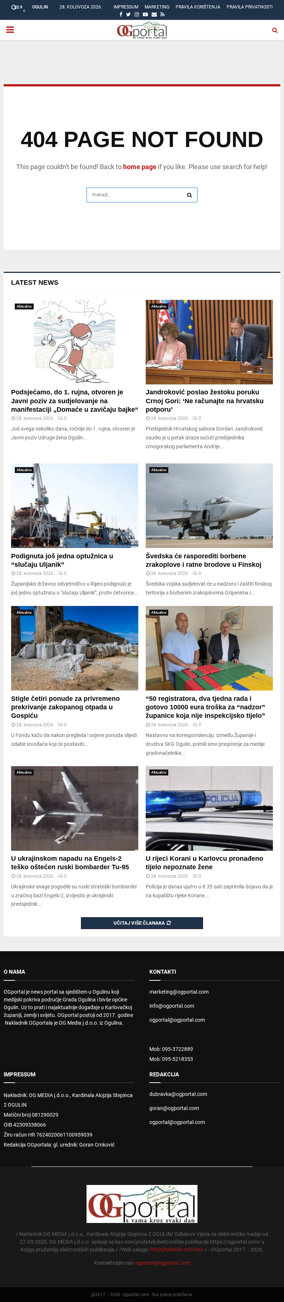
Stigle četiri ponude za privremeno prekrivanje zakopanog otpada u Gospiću (65, 707)
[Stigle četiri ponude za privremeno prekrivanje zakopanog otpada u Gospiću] (74, 648)
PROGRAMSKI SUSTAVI (176, 1250)
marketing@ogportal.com (179, 992)
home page (139, 167)
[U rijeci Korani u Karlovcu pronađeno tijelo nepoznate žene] (209, 808)
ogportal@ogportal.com (177, 1020)
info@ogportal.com (171, 1006)
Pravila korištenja (198, 7)
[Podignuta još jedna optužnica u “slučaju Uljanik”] (74, 505)
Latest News (34, 282)
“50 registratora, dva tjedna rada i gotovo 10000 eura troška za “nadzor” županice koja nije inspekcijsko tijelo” (205, 707)
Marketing (157, 7)
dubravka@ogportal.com (178, 1094)
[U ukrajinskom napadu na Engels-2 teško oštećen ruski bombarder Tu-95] (74, 808)
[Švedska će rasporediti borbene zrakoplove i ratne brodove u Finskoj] (209, 505)
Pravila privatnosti (250, 7)
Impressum (126, 7)
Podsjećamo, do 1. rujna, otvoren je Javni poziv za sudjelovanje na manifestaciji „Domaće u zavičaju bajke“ (74, 400)
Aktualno (24, 306)
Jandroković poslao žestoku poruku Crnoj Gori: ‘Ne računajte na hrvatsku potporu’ (205, 400)
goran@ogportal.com (174, 1108)
